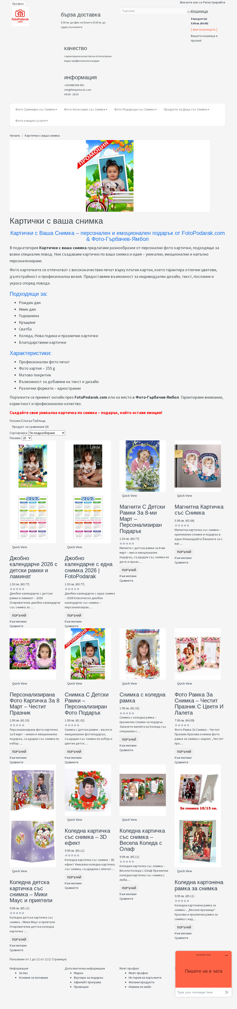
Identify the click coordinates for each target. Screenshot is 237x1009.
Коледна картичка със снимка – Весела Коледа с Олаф (142, 840)
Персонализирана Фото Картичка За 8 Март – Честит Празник (34, 703)
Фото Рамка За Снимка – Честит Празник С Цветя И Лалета (199, 703)
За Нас (23, 973)
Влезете (186, 2)
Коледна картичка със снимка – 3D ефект (87, 837)
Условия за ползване (33, 977)
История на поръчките (145, 977)
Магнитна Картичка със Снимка (199, 510)
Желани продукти (141, 982)
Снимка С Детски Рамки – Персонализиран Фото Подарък (87, 703)
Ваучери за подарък (88, 977)
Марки (78, 973)
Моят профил (138, 973)
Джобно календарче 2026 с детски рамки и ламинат (33, 567)
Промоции (81, 987)
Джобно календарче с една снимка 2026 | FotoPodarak (88, 567)
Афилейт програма (87, 982)
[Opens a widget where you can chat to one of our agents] (203, 973)
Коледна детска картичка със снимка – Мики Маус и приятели (31, 891)
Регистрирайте (214, 2)
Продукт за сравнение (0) (30, 427)
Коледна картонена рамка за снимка (199, 885)
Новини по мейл (140, 987)
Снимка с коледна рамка (142, 697)
